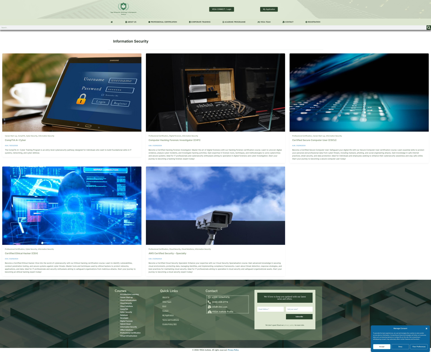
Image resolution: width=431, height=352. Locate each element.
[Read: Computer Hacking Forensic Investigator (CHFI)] (215, 92)
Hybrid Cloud (125, 324)
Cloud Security (175, 249)
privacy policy (289, 325)
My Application (168, 316)
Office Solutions (126, 330)
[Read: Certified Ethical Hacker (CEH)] (71, 205)
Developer (124, 318)
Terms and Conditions (170, 320)
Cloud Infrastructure (128, 300)
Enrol (164, 307)
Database (124, 315)
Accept (381, 346)
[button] (426, 328)
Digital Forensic (175, 136)
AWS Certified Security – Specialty (167, 253)
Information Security (46, 136)
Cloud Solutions (188, 249)
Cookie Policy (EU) (169, 324)
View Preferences (419, 346)
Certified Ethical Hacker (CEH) (21, 253)
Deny (400, 346)
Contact (165, 311)
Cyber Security (31, 136)
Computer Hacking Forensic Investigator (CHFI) (174, 140)
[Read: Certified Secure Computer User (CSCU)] (359, 92)
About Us (165, 298)
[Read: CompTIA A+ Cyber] (71, 92)
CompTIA (21, 136)
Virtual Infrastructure (128, 336)
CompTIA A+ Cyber (15, 140)
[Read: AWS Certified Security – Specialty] (215, 205)
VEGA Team (166, 302)
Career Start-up (11, 136)
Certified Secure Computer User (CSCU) (314, 140)
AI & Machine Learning (129, 294)
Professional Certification (158, 136)
